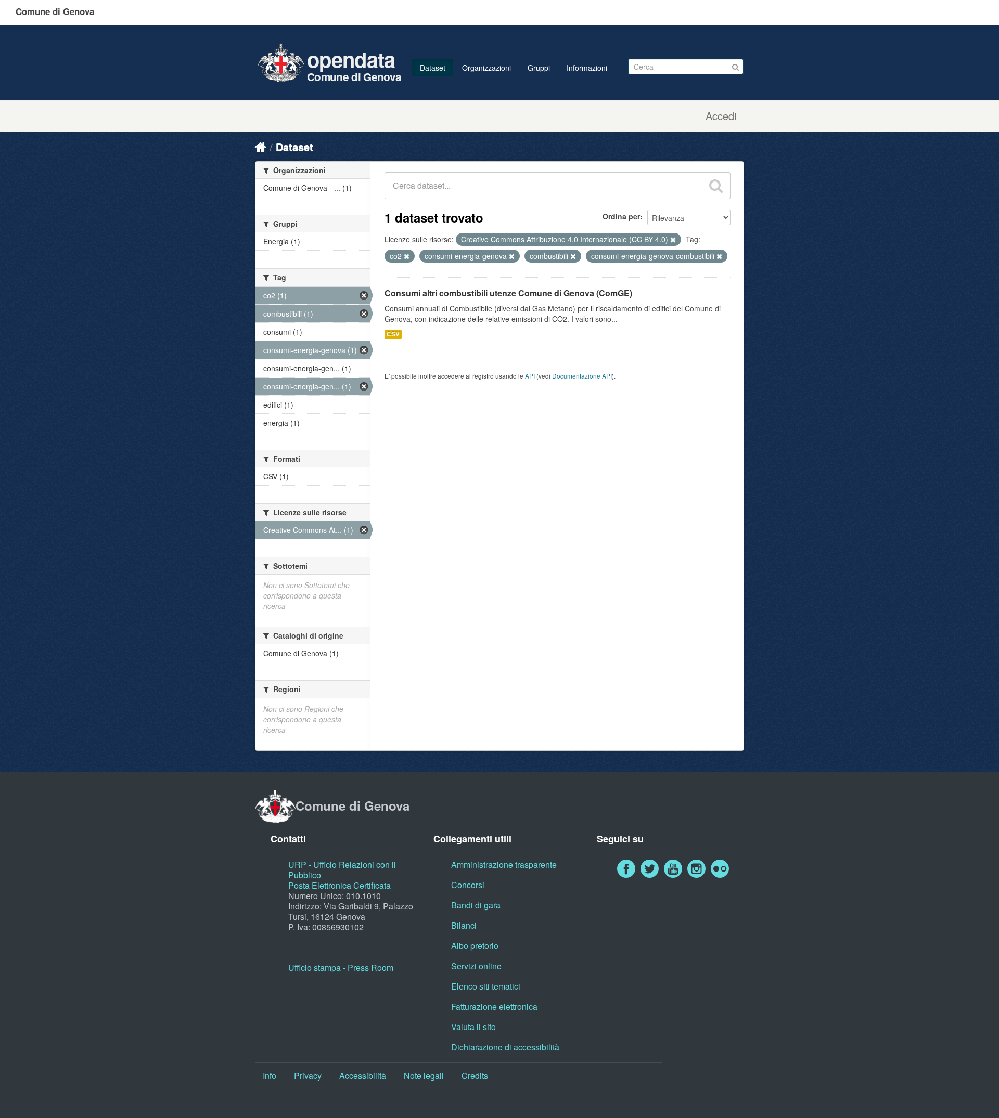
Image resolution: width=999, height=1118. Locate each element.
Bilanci (464, 925)
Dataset (432, 67)
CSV (393, 334)
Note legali (424, 1076)
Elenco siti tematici (485, 986)
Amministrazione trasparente (504, 864)
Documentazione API (582, 375)
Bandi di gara (476, 905)
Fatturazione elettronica (494, 1006)
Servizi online (476, 966)
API (530, 375)
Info (269, 1076)
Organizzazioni (486, 67)
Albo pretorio (474, 946)
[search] (716, 185)
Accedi (721, 116)
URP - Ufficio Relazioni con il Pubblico (342, 870)
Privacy (308, 1076)
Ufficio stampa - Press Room (340, 967)
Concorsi (467, 885)
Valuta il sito (473, 1027)
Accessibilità (362, 1076)
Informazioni (587, 67)
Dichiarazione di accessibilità (505, 1047)
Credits (475, 1076)
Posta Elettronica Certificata (339, 885)
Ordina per (621, 216)
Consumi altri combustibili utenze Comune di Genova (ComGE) (508, 293)
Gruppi (539, 67)
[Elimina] (673, 240)
